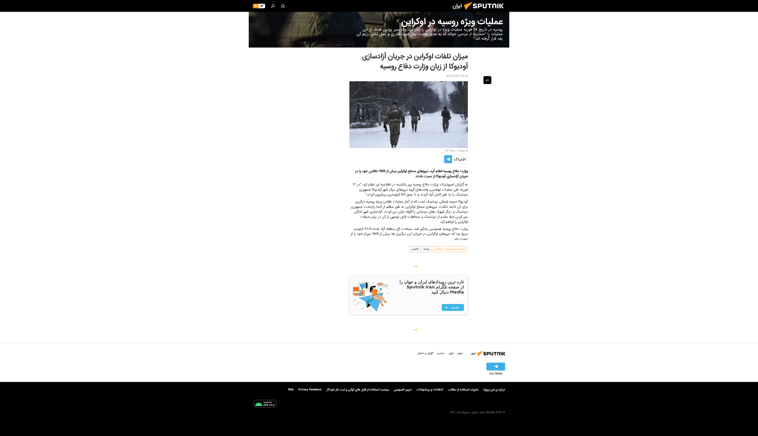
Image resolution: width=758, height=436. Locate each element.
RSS (291, 389)
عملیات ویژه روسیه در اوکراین (450, 249)
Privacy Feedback (310, 390)
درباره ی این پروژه (494, 389)
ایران (451, 353)
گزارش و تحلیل (425, 353)
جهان (460, 353)
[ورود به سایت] (283, 6)
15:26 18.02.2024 (457, 76)
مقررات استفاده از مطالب (463, 389)
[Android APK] (264, 404)
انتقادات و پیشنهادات (430, 390)
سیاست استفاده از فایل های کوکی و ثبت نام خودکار (357, 389)
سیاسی (441, 353)
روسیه (426, 249)
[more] (487, 80)
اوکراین (415, 249)
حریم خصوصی (403, 389)
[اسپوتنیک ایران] (485, 11)
